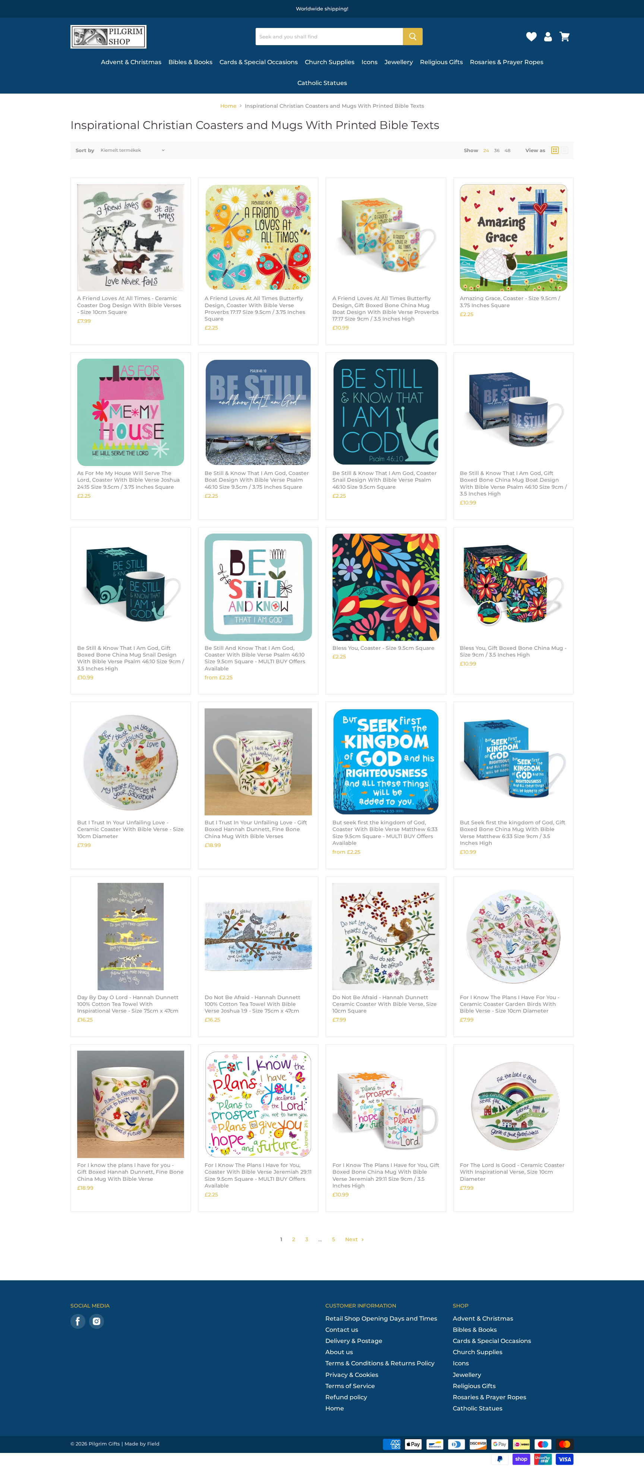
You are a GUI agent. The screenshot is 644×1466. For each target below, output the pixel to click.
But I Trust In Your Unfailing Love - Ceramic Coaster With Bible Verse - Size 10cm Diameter (130, 829)
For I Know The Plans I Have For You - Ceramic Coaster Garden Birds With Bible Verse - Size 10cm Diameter (509, 1004)
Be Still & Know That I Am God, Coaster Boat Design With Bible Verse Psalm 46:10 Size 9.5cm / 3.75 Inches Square (257, 480)
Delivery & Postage (353, 1340)
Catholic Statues (322, 82)
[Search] (413, 36)
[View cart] (565, 36)
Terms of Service (350, 1386)
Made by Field (142, 1444)
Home (228, 106)
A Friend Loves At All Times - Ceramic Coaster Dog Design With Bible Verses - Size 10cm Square (129, 305)
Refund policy (346, 1397)
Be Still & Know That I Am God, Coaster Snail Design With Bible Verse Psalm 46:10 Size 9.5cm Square (384, 480)
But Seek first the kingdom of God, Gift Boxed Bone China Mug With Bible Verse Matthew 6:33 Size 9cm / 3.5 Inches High (512, 832)
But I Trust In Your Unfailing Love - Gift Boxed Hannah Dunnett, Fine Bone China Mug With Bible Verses (256, 829)
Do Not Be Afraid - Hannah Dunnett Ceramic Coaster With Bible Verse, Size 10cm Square (384, 1004)
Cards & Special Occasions (259, 62)
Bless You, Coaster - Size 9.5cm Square (383, 648)
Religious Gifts (441, 62)
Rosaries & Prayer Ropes (506, 62)
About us (339, 1352)
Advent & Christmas (131, 62)
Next (352, 1239)
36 (496, 150)
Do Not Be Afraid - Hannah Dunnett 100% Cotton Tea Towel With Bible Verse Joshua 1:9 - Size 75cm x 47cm (252, 1004)
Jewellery (399, 62)
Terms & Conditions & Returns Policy (380, 1363)
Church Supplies (329, 62)
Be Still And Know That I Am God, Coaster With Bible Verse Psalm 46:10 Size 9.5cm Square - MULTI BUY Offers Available (255, 658)
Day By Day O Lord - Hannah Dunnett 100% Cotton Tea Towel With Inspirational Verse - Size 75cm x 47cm (128, 1004)
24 (486, 150)
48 (508, 150)
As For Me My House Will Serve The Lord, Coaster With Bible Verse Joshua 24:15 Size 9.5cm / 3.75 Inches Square (128, 480)
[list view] (564, 150)
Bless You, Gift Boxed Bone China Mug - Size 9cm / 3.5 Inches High (513, 651)
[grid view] (555, 150)
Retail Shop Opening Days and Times (381, 1318)
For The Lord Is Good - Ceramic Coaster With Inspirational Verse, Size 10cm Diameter (512, 1172)
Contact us (341, 1329)
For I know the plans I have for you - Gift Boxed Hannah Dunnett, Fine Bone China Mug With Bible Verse (130, 1172)
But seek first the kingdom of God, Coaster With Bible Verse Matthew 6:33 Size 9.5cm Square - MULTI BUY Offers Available (385, 832)
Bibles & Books (190, 62)
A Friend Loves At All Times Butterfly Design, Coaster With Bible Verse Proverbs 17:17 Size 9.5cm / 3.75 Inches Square (255, 308)
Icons (370, 62)
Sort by (85, 150)
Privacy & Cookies (351, 1374)
